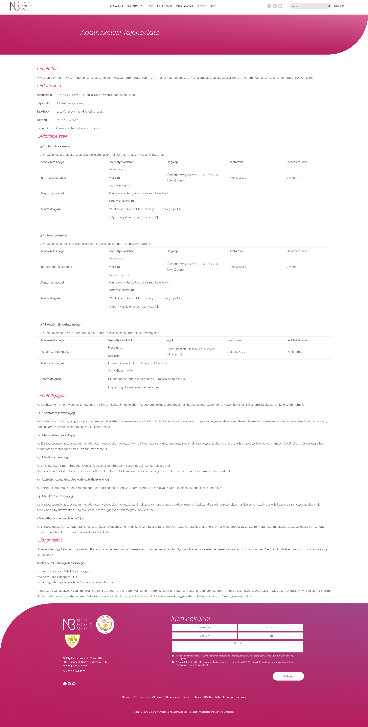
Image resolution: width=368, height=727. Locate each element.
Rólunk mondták (184, 6)
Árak (151, 6)
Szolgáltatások (135, 6)
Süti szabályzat (215, 697)
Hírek (160, 6)
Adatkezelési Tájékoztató (148, 697)
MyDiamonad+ (117, 6)
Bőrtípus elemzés (236, 697)
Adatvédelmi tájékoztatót (190, 656)
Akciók (169, 6)
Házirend (127, 697)
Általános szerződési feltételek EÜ (185, 697)
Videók (213, 6)
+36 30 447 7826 (75, 671)
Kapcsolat (201, 6)
